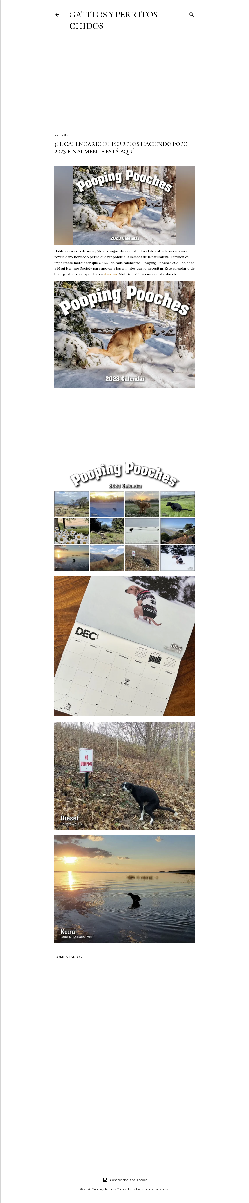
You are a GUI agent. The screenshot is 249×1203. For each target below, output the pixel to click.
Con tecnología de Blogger (128, 1180)
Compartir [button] (62, 134)
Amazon (110, 274)
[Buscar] (192, 13)
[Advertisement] (124, 86)
